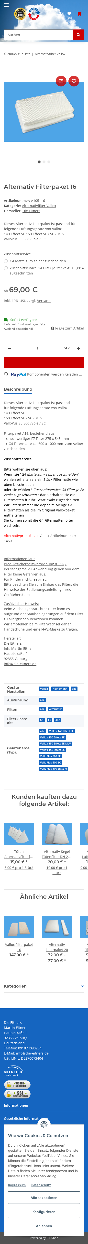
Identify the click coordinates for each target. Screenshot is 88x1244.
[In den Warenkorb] (8, 69)
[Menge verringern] (9, 348)
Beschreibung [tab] (18, 389)
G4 (42, 720)
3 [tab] (48, 161)
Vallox (44, 688)
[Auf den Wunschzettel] (73, 81)
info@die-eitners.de (20, 663)
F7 (49, 720)
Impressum (17, 1185)
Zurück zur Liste (18, 54)
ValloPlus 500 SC (50, 762)
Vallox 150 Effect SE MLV (55, 743)
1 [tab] (39, 161)
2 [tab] (44, 161)
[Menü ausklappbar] (6, 3)
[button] (60, 14)
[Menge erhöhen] (78, 348)
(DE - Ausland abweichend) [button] (24, 326)
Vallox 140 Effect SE (61, 731)
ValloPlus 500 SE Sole (53, 768)
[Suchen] (78, 34)
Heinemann (60, 688)
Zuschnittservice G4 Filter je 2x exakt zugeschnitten (47, 270)
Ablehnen (44, 1226)
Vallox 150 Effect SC (52, 750)
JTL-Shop (52, 1238)
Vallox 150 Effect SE (52, 737)
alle (74, 688)
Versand (44, 300)
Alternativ (55, 709)
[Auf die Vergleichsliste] (61, 81)
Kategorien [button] (15, 986)
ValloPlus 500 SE (50, 756)
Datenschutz (41, 1185)
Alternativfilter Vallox (39, 205)
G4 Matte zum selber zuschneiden (38, 261)
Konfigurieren (44, 1212)
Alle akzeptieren (44, 1198)
